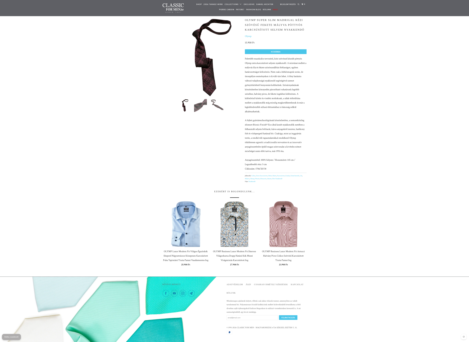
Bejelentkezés (288, 4)
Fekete (274, 176)
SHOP (199, 4)
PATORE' (240, 10)
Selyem (269, 179)
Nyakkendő (252, 181)
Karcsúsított (281, 176)
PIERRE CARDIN (226, 10)
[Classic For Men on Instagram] (184, 293)
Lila (301, 176)
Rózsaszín (263, 179)
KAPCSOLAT (297, 284)
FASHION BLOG (253, 10)
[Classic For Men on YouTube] (175, 293)
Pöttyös (257, 179)
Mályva (247, 179)
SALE (275, 10)
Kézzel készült (295, 176)
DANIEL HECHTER (264, 4)
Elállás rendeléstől (11, 337)
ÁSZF (248, 284)
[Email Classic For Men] (192, 293)
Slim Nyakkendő (277, 179)
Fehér (270, 176)
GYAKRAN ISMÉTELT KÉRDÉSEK (271, 284)
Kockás (287, 176)
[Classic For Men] (174, 8)
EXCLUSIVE (249, 4)
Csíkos (253, 176)
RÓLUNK (267, 10)
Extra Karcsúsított (262, 176)
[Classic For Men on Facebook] (166, 293)
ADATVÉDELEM (235, 284)
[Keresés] (298, 4)
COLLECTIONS (232, 4)
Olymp (248, 36)
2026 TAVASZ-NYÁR (213, 4)
